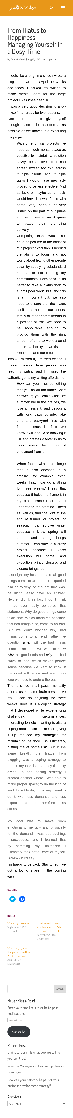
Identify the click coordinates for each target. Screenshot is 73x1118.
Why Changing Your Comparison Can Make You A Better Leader (18, 951)
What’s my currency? (18, 923)
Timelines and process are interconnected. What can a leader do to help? (50, 927)
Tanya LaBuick (18, 59)
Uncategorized (49, 59)
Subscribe (18, 1032)
